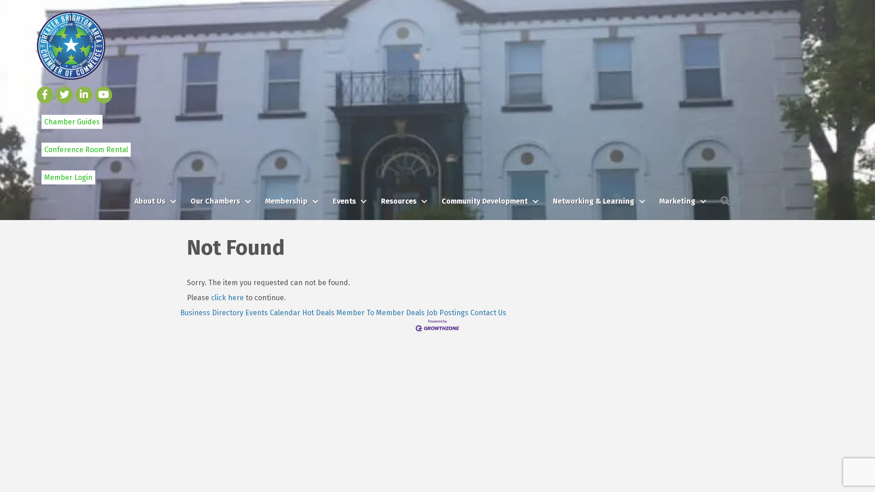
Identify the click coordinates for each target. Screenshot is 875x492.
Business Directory (211, 312)
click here (227, 297)
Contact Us (488, 312)
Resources (399, 201)
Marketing (677, 201)
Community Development (485, 201)
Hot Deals (318, 312)
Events (344, 201)
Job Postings (447, 312)
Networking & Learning (593, 201)
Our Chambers (215, 201)
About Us (149, 201)
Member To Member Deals (380, 312)
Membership (286, 201)
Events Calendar (272, 312)
